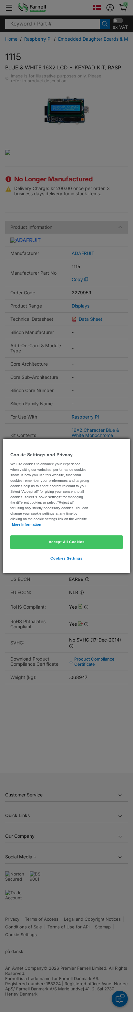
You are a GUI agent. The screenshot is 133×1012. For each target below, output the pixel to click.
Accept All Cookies (66, 542)
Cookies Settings (66, 558)
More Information (26, 524)
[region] (66, 506)
